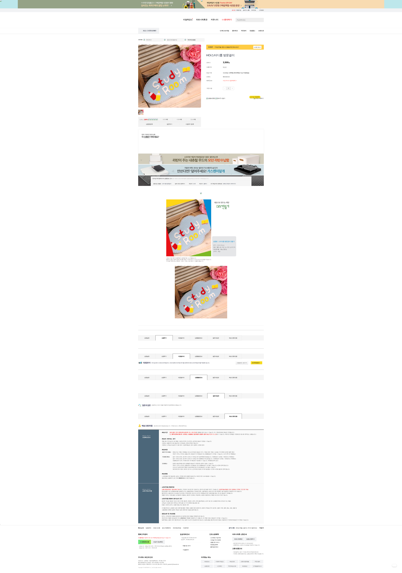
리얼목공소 (188, 20)
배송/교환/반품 (233, 338)
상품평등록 (149, 124)
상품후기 (164, 338)
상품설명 (146, 338)
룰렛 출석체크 (214, 547)
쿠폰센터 (243, 30)
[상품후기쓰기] (255, 364)
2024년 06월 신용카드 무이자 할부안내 (246, 528)
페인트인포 (226, 77)
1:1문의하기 (227, 20)
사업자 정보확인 (158, 542)
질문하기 (169, 124)
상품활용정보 (198, 338)
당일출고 (252, 30)
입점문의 (148, 528)
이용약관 (186, 528)
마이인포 (253, 10)
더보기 (261, 528)
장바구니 (246, 10)
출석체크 (235, 30)
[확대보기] (169, 107)
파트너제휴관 (201, 20)
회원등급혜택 (214, 544)
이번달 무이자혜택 (215, 540)
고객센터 (261, 10)
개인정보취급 (177, 528)
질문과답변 (216, 338)
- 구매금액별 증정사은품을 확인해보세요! (226, 47)
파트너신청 (156, 528)
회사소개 (141, 528)
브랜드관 (261, 30)
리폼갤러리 (181, 338)
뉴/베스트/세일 (224, 30)
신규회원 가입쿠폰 (215, 537)
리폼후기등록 (190, 124)
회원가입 (238, 10)
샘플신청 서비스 (215, 542)
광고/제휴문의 (166, 528)
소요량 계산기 (257, 47)
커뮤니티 (214, 20)
